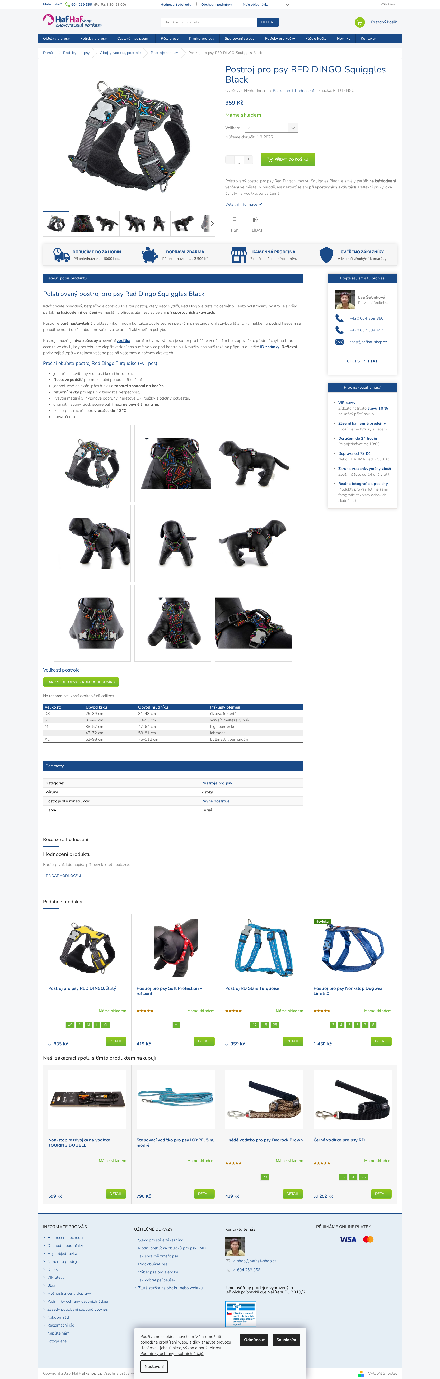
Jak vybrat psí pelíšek (157, 1280)
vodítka (123, 340)
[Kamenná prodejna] (264, 254)
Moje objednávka (256, 4)
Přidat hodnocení (63, 875)
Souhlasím (286, 1340)
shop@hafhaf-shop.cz (368, 341)
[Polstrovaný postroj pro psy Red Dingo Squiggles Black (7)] (92, 610)
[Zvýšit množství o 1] (248, 160)
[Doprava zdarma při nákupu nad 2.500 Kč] (175, 254)
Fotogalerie (57, 1341)
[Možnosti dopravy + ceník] (87, 254)
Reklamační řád (61, 1325)
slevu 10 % (378, 408)
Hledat (268, 22)
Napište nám (58, 1333)
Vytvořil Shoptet (382, 1373)
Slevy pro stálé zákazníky (160, 1240)
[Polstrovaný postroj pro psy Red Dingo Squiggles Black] (92, 450)
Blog (51, 1285)
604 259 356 (248, 1270)
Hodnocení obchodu (176, 4)
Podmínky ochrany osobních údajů (172, 1353)
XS (70, 1024)
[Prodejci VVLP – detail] (240, 1314)
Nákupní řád (58, 1317)
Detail (116, 1041)
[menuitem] (56, 38)
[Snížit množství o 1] (230, 160)
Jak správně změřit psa (158, 1256)
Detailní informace (241, 204)
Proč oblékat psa (153, 1264)
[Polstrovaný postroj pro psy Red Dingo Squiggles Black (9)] (253, 610)
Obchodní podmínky (216, 4)
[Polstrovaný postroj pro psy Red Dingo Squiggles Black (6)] (253, 530)
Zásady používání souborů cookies (77, 1309)
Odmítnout (254, 1340)
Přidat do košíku (291, 159)
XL (106, 1024)
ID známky (270, 346)
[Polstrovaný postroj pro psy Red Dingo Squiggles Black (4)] (92, 530)
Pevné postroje (215, 801)
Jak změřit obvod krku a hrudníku (81, 681)
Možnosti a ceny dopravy (69, 1293)
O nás (52, 1269)
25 (275, 1024)
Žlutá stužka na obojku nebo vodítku (170, 1288)
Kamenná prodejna (64, 1261)
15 (265, 1024)
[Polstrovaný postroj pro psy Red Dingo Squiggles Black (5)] (173, 530)
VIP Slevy (56, 1277)
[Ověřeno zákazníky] (352, 254)
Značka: (336, 90)
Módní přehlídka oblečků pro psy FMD (172, 1248)
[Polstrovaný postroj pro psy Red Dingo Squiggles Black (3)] (253, 450)
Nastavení (154, 1366)
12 (254, 1024)
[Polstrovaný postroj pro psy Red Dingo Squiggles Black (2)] (173, 450)
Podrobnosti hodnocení (293, 90)
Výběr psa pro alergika (158, 1272)
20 (265, 1177)
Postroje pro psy (216, 783)
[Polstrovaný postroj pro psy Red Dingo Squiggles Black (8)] (173, 610)
